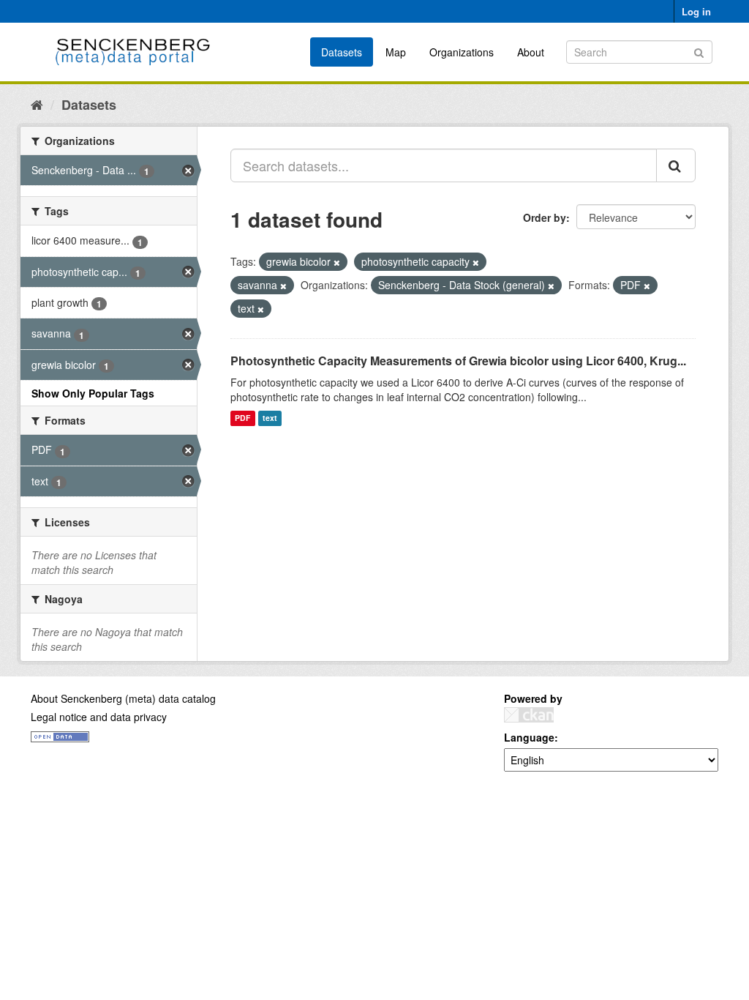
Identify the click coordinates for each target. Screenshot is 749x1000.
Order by (544, 217)
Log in (696, 11)
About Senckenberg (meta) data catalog (123, 698)
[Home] (37, 103)
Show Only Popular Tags (92, 393)
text (270, 418)
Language (529, 737)
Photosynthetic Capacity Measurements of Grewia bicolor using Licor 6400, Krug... (458, 360)
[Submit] (699, 51)
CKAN (529, 715)
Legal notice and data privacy (99, 716)
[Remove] (337, 262)
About (530, 52)
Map (395, 52)
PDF (242, 418)
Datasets (341, 52)
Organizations (461, 52)
